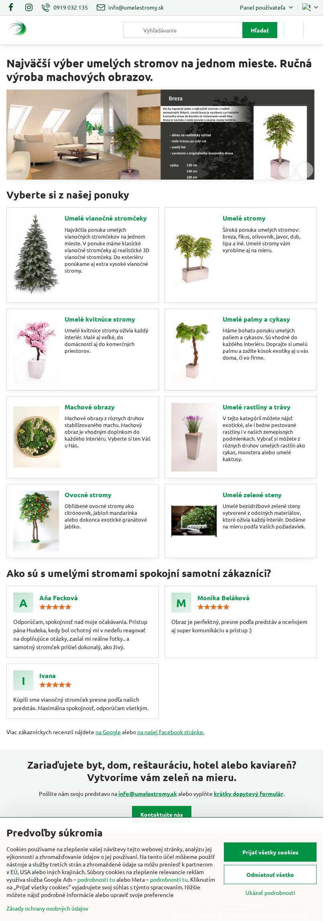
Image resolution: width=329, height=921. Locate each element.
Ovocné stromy (88, 494)
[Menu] (313, 30)
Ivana (47, 675)
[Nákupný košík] (293, 30)
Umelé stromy (244, 218)
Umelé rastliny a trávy (256, 407)
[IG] (29, 7)
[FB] (13, 7)
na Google (108, 731)
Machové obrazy (90, 407)
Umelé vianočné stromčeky (106, 218)
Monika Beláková (223, 597)
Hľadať (260, 30)
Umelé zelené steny (252, 494)
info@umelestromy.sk (147, 793)
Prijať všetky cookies (270, 852)
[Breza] (161, 146)
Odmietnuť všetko (270, 874)
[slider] (55, 607)
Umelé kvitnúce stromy (100, 319)
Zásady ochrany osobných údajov (47, 908)
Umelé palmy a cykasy (256, 319)
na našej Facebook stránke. (170, 731)
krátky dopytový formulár (248, 793)
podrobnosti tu (96, 879)
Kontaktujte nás (161, 814)
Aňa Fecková (58, 597)
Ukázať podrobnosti (270, 892)
